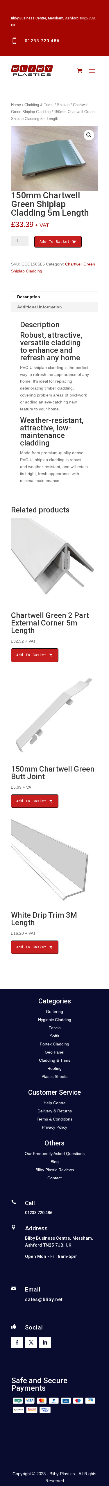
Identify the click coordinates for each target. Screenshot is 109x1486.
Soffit (54, 1036)
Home (16, 105)
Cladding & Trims (38, 105)
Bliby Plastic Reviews (54, 1169)
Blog (55, 1161)
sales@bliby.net (44, 1299)
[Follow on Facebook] (17, 1342)
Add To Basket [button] (32, 655)
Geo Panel (54, 1052)
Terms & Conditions (54, 1119)
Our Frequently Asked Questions (55, 1153)
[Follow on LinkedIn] (45, 1342)
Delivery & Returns (54, 1111)
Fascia (55, 1027)
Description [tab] (28, 296)
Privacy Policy (54, 1127)
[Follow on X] (31, 1342)
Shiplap (63, 105)
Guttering (54, 1011)
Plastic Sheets (54, 1076)
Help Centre (55, 1103)
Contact (54, 1178)
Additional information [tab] (39, 307)
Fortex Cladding (54, 1044)
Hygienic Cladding (54, 1019)
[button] (89, 135)
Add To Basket (56, 242)
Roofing (54, 1068)
